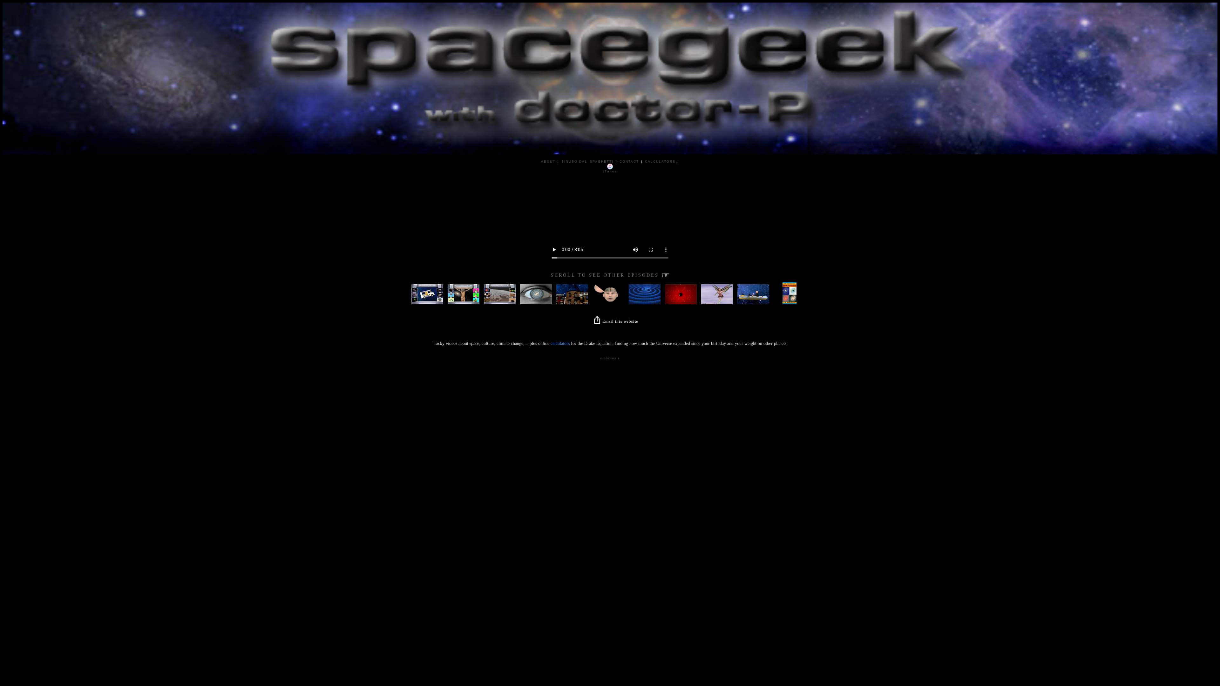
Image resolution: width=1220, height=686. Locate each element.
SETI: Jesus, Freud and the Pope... (468, 295)
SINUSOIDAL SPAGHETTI (587, 161)
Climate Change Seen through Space (510, 293)
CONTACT (629, 161)
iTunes (610, 171)
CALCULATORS (660, 161)
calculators (560, 343)
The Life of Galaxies (536, 295)
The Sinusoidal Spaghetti (793, 299)
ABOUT (548, 161)
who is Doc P (749, 299)
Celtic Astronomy (715, 299)
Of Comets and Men (428, 291)
